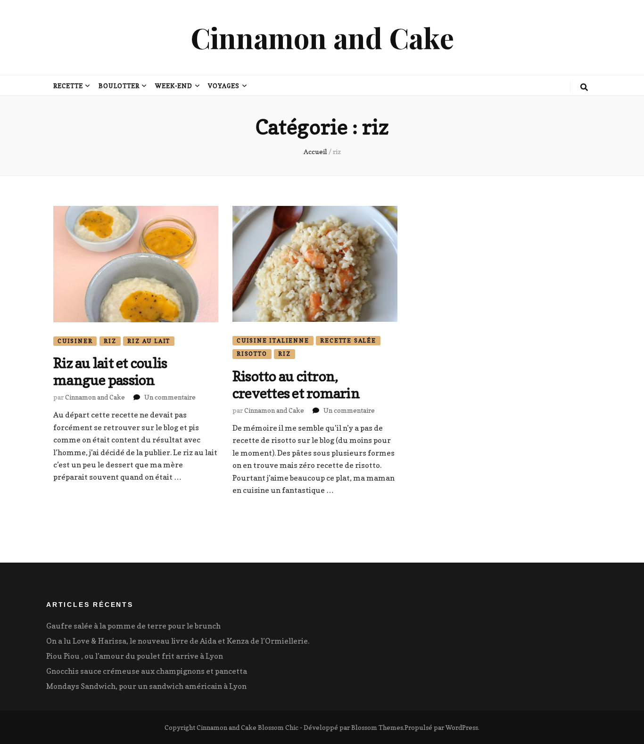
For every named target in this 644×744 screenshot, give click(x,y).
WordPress (462, 727)
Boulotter (119, 86)
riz (110, 340)
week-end (174, 86)
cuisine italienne (273, 340)
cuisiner (75, 340)
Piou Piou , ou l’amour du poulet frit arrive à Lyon (134, 656)
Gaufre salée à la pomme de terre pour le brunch (133, 625)
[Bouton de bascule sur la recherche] (584, 87)
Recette (68, 86)
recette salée (348, 340)
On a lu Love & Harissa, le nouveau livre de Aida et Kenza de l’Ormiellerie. (177, 641)
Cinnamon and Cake (322, 37)
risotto (252, 353)
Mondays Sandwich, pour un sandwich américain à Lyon (146, 686)
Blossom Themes (377, 727)
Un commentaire (170, 397)
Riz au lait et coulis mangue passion (110, 371)
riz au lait (148, 340)
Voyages (223, 86)
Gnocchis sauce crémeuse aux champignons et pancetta (146, 671)
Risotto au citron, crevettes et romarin (296, 384)
